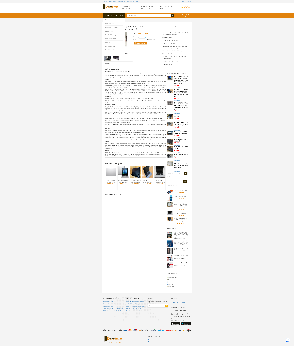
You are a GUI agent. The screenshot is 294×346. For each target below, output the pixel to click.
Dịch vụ (114, 1)
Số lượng (135, 39)
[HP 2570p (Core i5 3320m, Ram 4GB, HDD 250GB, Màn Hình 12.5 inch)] (159, 172)
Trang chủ (105, 1)
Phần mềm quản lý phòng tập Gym (133, 308)
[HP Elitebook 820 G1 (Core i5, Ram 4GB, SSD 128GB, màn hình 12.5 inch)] (135, 172)
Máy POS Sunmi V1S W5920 (181, 190)
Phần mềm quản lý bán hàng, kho (133, 310)
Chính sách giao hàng (108, 306)
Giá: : (134, 33)
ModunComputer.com (178, 302)
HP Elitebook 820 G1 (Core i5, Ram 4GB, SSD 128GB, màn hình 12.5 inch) (135, 181)
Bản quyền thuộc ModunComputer (118, 342)
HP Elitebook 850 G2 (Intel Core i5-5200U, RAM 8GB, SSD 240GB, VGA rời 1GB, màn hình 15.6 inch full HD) (181, 80)
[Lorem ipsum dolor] (107, 57)
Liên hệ (137, 1)
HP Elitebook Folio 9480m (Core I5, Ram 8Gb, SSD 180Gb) (148, 181)
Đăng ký (189, 1)
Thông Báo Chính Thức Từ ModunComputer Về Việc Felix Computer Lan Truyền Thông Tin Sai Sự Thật (181, 235)
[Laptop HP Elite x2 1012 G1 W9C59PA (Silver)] (123, 172)
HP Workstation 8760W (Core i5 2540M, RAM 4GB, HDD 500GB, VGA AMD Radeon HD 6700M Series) (181, 106)
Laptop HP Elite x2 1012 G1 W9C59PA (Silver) (123, 181)
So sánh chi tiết (177, 87)
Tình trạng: (139, 37)
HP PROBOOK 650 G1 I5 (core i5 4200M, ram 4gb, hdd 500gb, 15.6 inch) (181, 124)
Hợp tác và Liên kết (130, 1)
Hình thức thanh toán (108, 304)
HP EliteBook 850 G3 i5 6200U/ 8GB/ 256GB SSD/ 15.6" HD (111, 181)
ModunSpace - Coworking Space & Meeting (135, 306)
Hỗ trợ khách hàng (121, 1)
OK (185, 181)
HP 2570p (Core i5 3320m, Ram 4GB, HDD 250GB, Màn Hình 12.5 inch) (159, 181)
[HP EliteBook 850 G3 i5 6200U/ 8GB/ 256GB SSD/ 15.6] (111, 172)
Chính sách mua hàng (108, 301)
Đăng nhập (184, 1)
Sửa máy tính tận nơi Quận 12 (181, 263)
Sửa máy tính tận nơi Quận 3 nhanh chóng (181, 256)
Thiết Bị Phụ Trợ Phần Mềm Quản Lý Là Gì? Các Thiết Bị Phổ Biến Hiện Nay (181, 242)
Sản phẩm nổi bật (171, 185)
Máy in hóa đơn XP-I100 (180, 196)
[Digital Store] (110, 6)
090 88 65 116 (187, 8)
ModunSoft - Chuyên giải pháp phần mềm (135, 301)
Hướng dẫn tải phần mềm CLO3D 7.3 (181, 249)
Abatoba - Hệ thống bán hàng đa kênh (134, 304)
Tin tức (110, 1)
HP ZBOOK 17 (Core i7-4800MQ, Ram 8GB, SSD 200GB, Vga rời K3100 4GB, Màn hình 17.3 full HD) (181, 93)
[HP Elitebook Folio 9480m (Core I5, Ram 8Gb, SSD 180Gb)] (147, 172)
